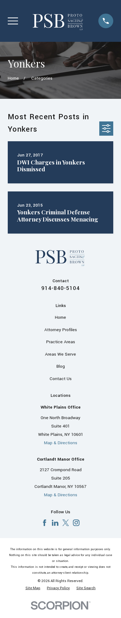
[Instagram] (76, 522)
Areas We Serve (60, 354)
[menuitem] (32, 588)
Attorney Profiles (60, 330)
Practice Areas (60, 342)
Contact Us (61, 379)
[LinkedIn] (55, 522)
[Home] (58, 21)
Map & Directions (60, 443)
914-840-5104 (60, 288)
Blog (60, 366)
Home (60, 317)
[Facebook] (44, 522)
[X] (65, 522)
